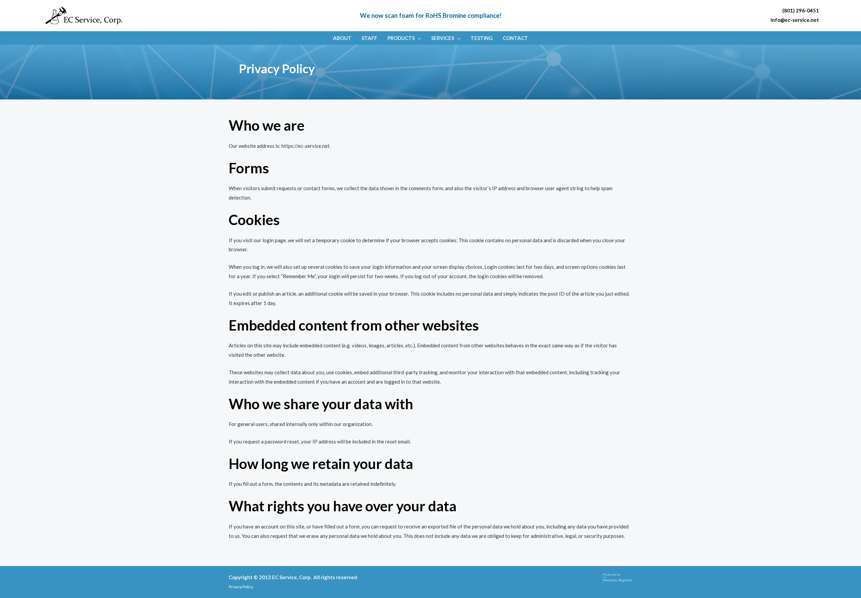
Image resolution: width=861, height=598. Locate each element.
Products (401, 38)
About (342, 38)
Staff (369, 38)
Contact (515, 38)
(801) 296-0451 (800, 10)
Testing (482, 38)
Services (442, 38)
